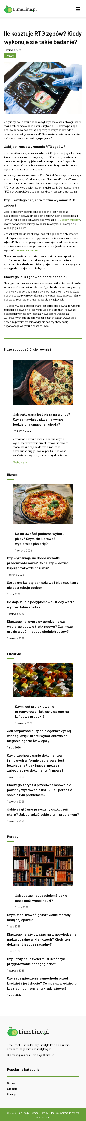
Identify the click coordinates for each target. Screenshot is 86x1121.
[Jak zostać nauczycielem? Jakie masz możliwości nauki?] (43, 867)
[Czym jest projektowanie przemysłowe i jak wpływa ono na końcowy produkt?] (43, 681)
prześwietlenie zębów (26, 250)
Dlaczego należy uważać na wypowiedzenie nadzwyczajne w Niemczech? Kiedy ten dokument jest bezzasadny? (41, 939)
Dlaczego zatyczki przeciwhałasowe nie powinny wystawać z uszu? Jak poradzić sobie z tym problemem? (39, 790)
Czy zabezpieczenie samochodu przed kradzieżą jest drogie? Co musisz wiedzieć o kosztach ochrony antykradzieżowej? (42, 983)
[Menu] (78, 9)
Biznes (11, 1083)
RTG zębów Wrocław (68, 219)
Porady (10, 55)
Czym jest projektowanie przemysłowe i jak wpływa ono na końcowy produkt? (42, 711)
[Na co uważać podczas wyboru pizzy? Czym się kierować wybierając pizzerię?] (43, 505)
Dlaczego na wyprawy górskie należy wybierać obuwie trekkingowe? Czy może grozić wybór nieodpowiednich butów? (40, 626)
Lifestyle (12, 1088)
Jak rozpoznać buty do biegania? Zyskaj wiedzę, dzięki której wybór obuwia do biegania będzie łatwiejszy (39, 736)
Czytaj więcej (20, 462)
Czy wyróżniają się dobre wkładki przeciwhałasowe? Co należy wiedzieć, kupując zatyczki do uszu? (38, 563)
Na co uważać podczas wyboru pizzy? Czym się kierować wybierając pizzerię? (39, 538)
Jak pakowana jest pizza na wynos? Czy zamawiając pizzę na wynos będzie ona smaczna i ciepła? (41, 419)
